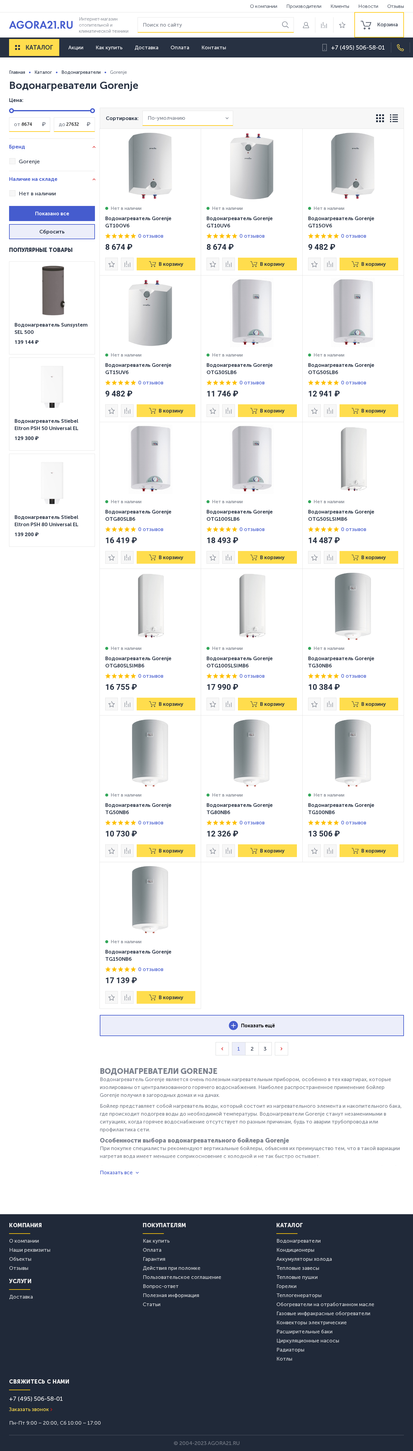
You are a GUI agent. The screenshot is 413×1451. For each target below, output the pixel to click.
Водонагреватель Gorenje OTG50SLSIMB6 (341, 515)
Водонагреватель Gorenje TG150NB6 (138, 955)
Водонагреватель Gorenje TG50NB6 (138, 808)
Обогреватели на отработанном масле (325, 1304)
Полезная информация (171, 1295)
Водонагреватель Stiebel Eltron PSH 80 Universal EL (46, 520)
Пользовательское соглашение (182, 1277)
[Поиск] (286, 25)
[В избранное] (111, 264)
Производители (303, 6)
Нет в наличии (37, 193)
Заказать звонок (29, 1409)
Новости (368, 6)
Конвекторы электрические (311, 1322)
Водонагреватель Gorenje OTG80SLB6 (138, 515)
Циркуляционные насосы (307, 1341)
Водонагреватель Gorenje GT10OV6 (138, 222)
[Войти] (306, 25)
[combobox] (187, 118)
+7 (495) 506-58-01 (358, 47)
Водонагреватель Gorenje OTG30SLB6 (240, 368)
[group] (379, 24)
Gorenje (29, 161)
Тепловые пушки (297, 1277)
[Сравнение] (324, 25)
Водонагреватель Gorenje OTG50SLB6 (341, 368)
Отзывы (395, 6)
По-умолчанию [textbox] (166, 118)
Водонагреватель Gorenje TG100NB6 (341, 808)
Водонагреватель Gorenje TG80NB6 (240, 808)
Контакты (213, 47)
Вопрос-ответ (161, 1286)
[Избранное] (342, 25)
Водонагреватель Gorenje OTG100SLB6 (240, 515)
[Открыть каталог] (17, 47)
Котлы (284, 1359)
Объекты (20, 1259)
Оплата (180, 47)
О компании (263, 6)
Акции (75, 47)
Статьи (152, 1304)
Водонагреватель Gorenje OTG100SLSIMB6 (240, 662)
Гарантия (154, 1259)
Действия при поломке (171, 1268)
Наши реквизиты (29, 1250)
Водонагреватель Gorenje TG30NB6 (341, 662)
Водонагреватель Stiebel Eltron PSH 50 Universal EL (46, 424)
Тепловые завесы (297, 1268)
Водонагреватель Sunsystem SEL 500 (51, 328)
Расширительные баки (304, 1332)
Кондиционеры (295, 1250)
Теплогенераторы (299, 1295)
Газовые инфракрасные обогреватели (323, 1313)
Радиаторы (290, 1350)
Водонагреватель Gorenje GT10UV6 (240, 222)
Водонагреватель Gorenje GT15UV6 (138, 368)
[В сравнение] (127, 264)
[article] (150, 202)
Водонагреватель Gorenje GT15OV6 (341, 222)
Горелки (286, 1286)
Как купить (109, 47)
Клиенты (339, 6)
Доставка (146, 47)
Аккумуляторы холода (304, 1259)
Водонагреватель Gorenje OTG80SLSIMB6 (138, 662)
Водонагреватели (298, 1241)
